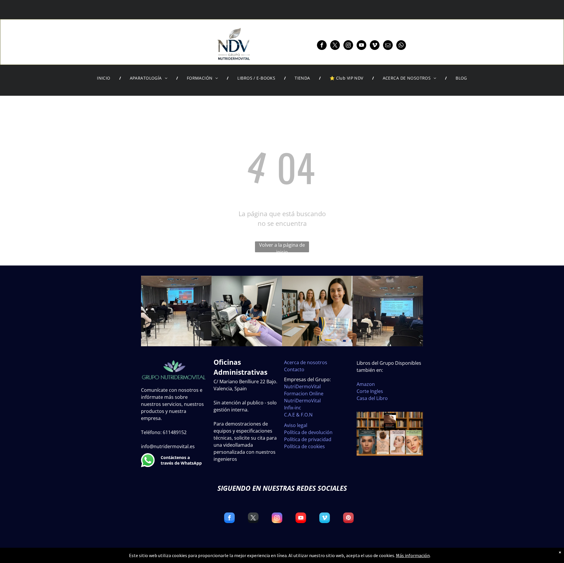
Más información (413, 555)
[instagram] (348, 45)
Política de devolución (308, 432)
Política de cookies (304, 446)
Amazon (366, 384)
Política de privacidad (307, 439)
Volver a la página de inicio (282, 247)
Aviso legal (295, 425)
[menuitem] (104, 78)
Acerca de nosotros (305, 362)
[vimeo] (375, 45)
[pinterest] (348, 518)
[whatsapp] (401, 45)
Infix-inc (292, 407)
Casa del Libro (372, 398)
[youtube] (361, 45)
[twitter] (335, 45)
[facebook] (322, 45)
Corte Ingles (370, 391)
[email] (388, 45)
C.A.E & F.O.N (298, 414)
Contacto (294, 369)
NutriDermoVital (302, 386)
